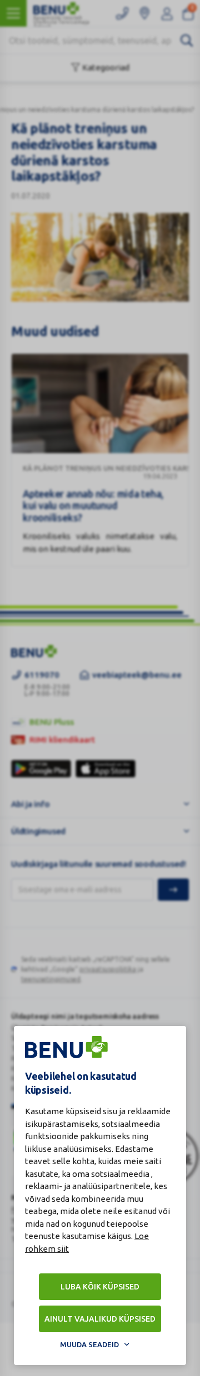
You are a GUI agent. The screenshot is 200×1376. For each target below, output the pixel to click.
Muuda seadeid (89, 1344)
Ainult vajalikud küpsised (100, 1318)
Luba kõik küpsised (100, 1286)
